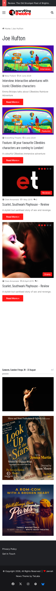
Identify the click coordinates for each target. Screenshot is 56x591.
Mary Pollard (10, 76)
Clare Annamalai (12, 199)
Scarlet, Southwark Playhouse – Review (25, 204)
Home (7, 28)
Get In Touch (8, 554)
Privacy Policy (9, 549)
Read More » (12, 102)
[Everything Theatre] (20, 12)
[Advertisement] (28, 336)
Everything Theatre (13, 138)
